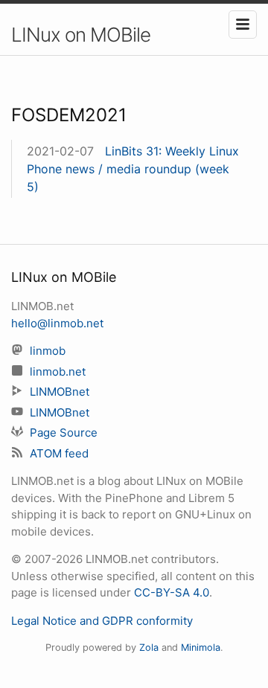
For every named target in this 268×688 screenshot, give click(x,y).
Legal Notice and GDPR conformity (102, 621)
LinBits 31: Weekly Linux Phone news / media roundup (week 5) (133, 169)
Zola (149, 647)
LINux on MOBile (80, 34)
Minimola (200, 647)
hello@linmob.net (57, 323)
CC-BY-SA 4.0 (171, 592)
